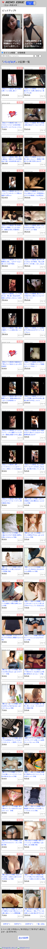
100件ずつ (29, 924)
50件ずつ (17, 924)
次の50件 (23, 938)
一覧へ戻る (40, 924)
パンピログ (9, 62)
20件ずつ (6, 924)
